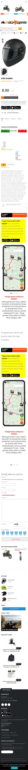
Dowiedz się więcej (20, 766)
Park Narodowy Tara (9, 629)
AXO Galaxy (10, 586)
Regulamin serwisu (5, 725)
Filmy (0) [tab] (7, 118)
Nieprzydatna (19, 159)
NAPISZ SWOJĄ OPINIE (11, 97)
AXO (2, 34)
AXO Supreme (11, 593)
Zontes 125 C (6, 13)
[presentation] (3, 52)
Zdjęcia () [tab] (19, 118)
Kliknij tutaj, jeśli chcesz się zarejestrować (13, 479)
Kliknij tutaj (15, 700)
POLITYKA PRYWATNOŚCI (6, 723)
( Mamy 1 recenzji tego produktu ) (18, 81)
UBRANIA (17, 33)
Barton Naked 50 (21, 13)
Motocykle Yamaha (5, 735)
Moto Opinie (10, 33)
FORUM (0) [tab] (13, 118)
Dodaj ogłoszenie (14, 608)
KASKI (23, 33)
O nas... (2, 726)
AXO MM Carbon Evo (12, 598)
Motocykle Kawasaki (6, 737)
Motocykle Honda (5, 732)
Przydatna (18, 155)
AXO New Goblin (11, 580)
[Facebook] (2, 113)
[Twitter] (5, 113)
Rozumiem (14, 768)
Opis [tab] (2, 118)
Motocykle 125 (13, 732)
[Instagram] (9, 704)
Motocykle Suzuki (14, 735)
